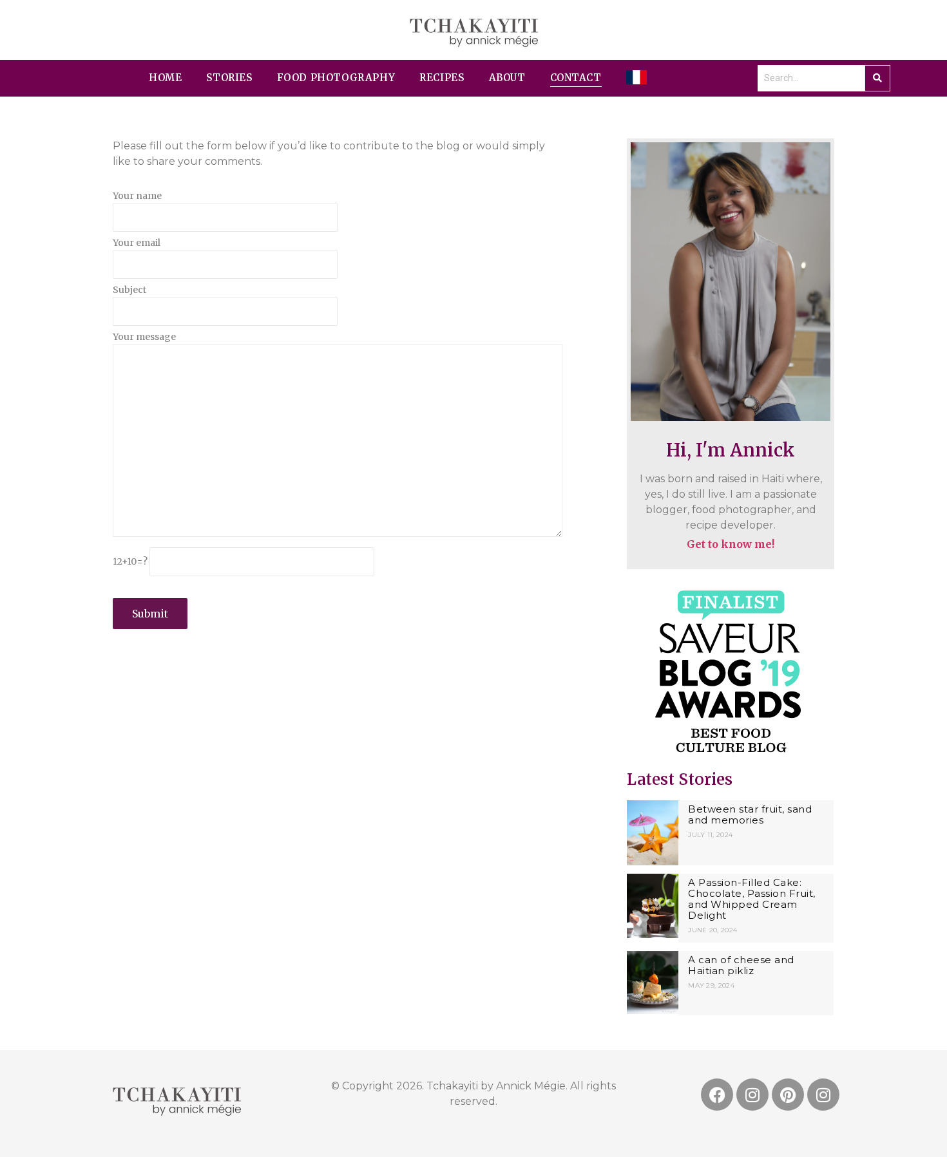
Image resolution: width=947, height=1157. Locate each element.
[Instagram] (752, 1094)
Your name (137, 196)
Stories (229, 77)
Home (165, 77)
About (507, 77)
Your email (136, 243)
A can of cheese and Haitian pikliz (741, 965)
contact (576, 77)
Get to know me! (730, 544)
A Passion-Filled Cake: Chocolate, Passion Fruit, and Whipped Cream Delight (752, 899)
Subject (129, 290)
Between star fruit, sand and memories (750, 814)
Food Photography (336, 77)
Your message (144, 337)
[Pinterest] (788, 1094)
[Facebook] (717, 1094)
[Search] (877, 78)
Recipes (441, 77)
